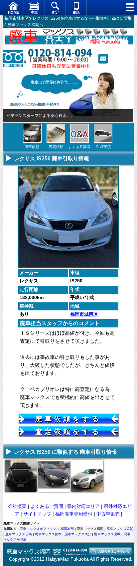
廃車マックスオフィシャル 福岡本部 (47, 529)
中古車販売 (108, 514)
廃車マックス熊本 (48, 534)
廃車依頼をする (68, 419)
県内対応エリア (83, 506)
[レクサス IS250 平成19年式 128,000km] (54, 489)
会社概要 (17, 506)
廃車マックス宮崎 (107, 534)
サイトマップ (37, 514)
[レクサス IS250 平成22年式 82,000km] (21, 489)
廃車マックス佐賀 (119, 529)
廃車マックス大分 (78, 534)
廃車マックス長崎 (18, 534)
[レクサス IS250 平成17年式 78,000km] (87, 489)
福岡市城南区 (84, 314)
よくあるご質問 (47, 506)
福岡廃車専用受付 (73, 514)
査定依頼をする (68, 431)
